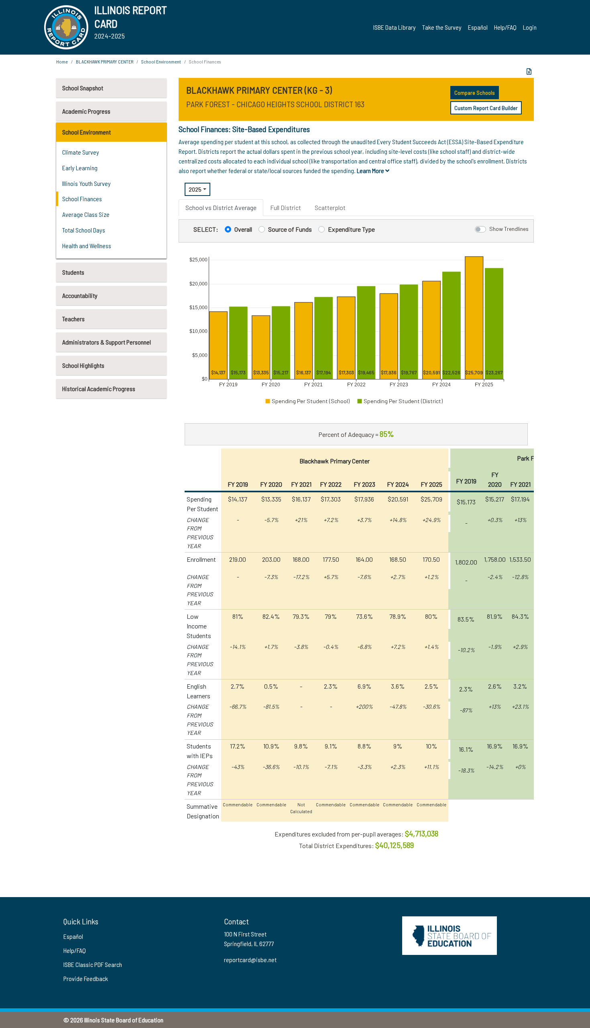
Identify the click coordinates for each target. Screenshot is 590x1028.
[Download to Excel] (529, 71)
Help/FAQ (505, 27)
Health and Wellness (86, 245)
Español (478, 27)
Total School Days (83, 230)
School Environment (86, 132)
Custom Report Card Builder (486, 107)
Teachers (73, 318)
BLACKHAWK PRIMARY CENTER (104, 61)
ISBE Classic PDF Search (92, 964)
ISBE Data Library (394, 27)
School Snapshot (82, 88)
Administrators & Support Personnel (106, 342)
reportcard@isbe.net (250, 959)
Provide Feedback (85, 978)
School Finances (82, 198)
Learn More (371, 170)
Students (73, 272)
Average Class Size (86, 214)
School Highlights (83, 365)
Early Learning (80, 167)
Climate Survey (80, 152)
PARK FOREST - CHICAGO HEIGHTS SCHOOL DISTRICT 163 (275, 104)
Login (530, 27)
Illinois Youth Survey (86, 183)
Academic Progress (86, 111)
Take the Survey (442, 27)
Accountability (80, 295)
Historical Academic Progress (98, 388)
